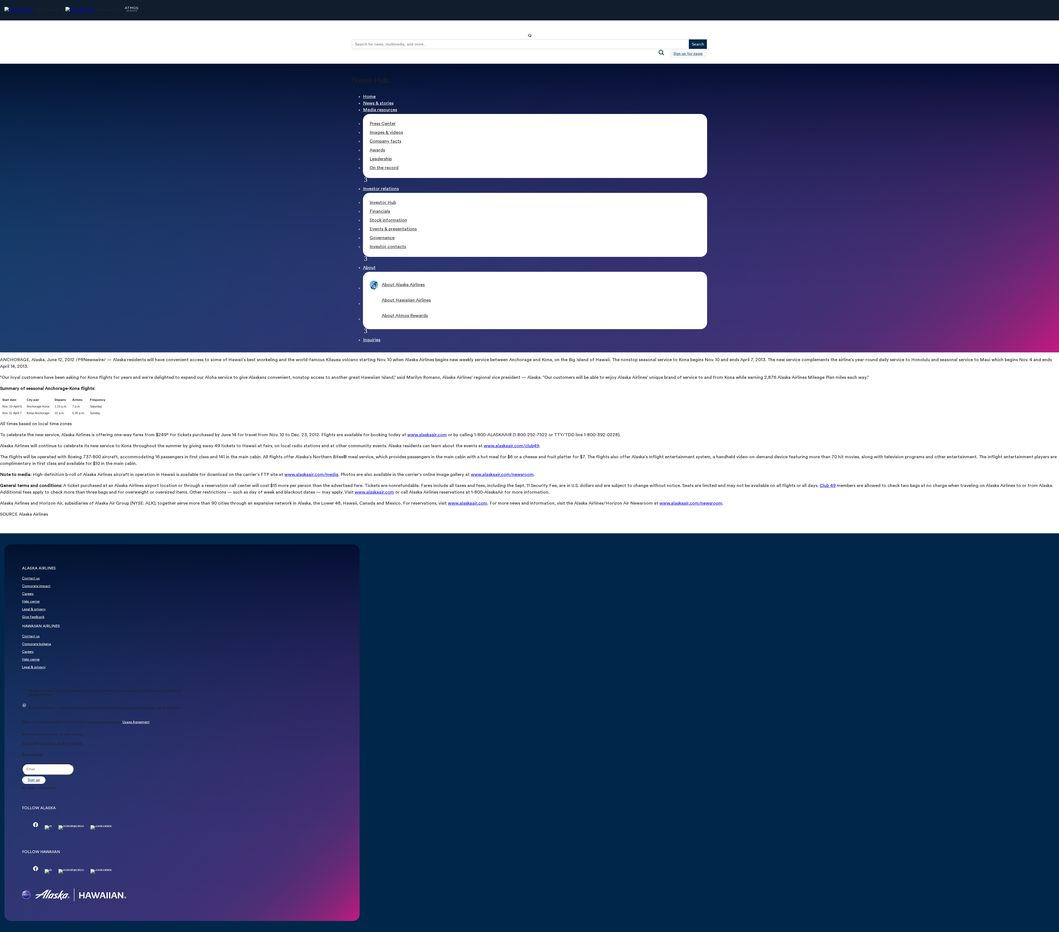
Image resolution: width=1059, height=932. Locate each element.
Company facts (385, 141)
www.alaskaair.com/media (311, 475)
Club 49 (828, 486)
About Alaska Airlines (403, 285)
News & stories (378, 103)
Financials (380, 211)
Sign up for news (688, 54)
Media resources (380, 110)
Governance (382, 238)
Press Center (383, 124)
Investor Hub (383, 203)
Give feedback (33, 617)
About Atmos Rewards (405, 316)
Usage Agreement (135, 722)
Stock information (388, 220)
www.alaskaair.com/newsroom (502, 475)
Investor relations (381, 189)
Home (369, 97)
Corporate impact (36, 586)
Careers (28, 594)
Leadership (381, 159)
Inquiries (371, 340)
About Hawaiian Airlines (406, 300)
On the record (384, 168)
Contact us (31, 578)
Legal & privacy (34, 609)
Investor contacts (388, 247)
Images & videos (386, 133)
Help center (31, 601)
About (369, 268)
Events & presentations (393, 229)
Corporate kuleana (36, 644)
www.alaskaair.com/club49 (511, 446)
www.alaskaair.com (427, 435)
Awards (377, 150)
